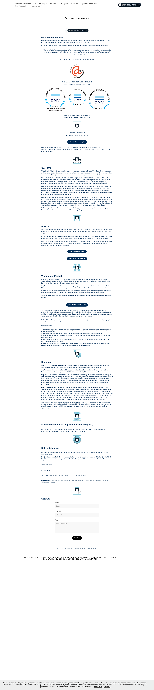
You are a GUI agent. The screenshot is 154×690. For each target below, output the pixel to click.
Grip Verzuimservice (23, 4)
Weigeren (107, 687)
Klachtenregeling (21, 6)
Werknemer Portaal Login (77, 304)
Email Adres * (59, 511)
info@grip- (73, 135)
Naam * (57, 502)
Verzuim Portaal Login (77, 142)
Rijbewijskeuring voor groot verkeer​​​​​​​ (45, 4)
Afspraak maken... (47, 464)
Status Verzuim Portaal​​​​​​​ (77, 258)
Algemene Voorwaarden (89, 4)
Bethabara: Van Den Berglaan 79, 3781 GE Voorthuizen (68, 475)
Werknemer (74, 4)
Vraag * (57, 520)
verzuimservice (82, 135)
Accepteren (98, 687)
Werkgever (64, 4)
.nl (87, 135)
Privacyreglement (35, 6)
